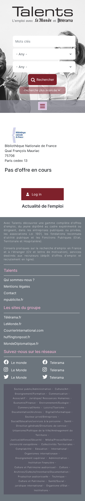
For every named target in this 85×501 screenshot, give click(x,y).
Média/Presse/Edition (58, 439)
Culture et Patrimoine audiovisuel (34, 467)
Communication (58, 393)
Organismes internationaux (41, 453)
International (59, 448)
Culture (63, 467)
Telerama (56, 363)
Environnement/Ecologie (54, 402)
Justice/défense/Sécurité (26, 439)
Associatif (19, 398)
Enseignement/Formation (30, 393)
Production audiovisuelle (33, 476)
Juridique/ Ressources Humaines (49, 398)
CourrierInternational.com (24, 330)
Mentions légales (17, 286)
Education (41, 448)
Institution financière (41, 462)
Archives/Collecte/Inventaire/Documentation (41, 471)
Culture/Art (61, 389)
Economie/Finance (25, 402)
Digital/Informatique (58, 412)
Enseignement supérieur (30, 458)
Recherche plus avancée (41, 90)
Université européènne (24, 444)
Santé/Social (56, 481)
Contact (10, 293)
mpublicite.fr (13, 299)
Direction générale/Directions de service (41, 425)
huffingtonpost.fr (17, 337)
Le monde (18, 363)
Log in (36, 194)
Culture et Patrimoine (32, 481)
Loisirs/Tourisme (54, 407)
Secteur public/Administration (32, 389)
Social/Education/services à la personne (36, 421)
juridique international (28, 485)
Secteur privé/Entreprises (41, 416)
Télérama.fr (12, 317)
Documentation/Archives (27, 412)
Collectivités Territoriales (57, 444)
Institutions (41, 490)
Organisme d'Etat (56, 485)
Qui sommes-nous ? (19, 280)
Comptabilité (24, 448)
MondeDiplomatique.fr (21, 343)
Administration (58, 458)
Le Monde (17, 370)
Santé (67, 421)
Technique (58, 476)
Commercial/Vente (29, 407)
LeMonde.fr (12, 324)
